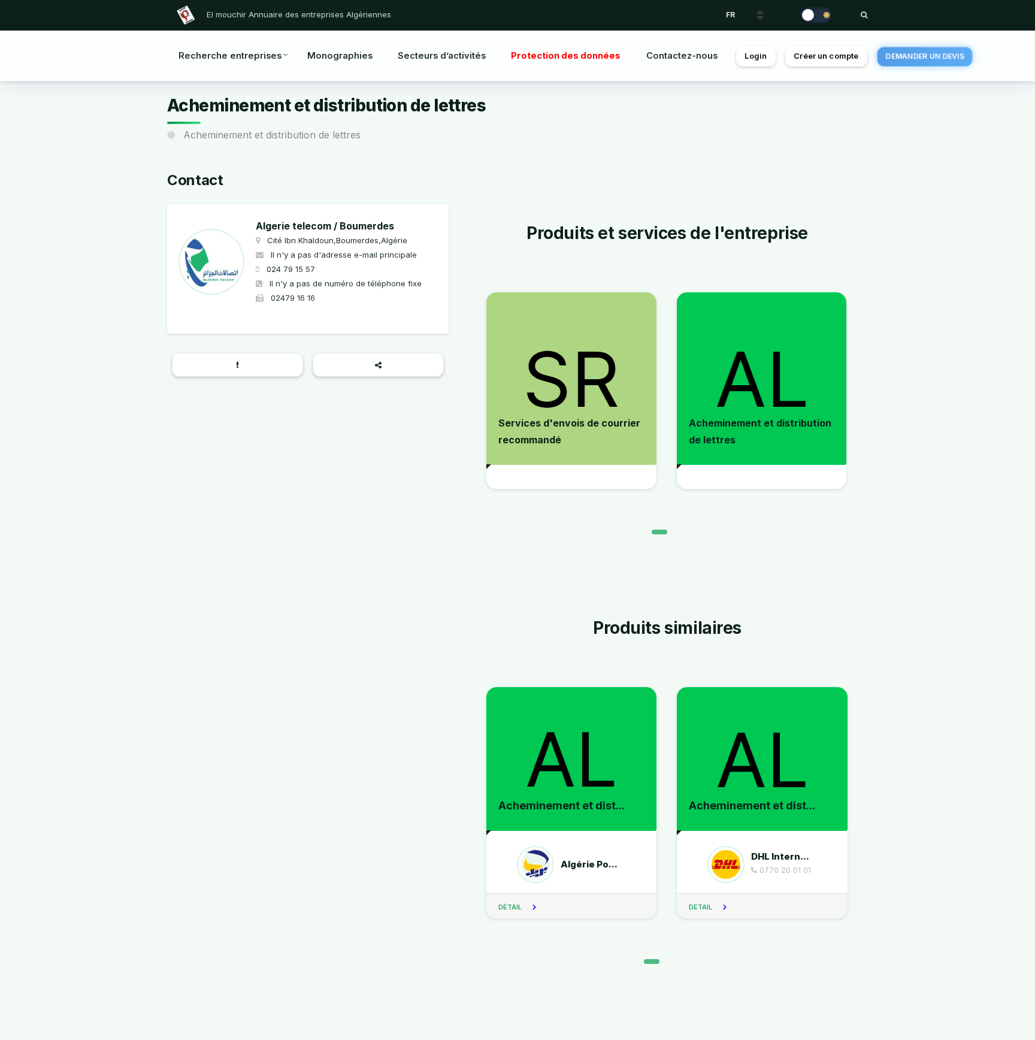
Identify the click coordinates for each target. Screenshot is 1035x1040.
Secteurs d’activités (442, 55)
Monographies (340, 55)
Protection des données (566, 55)
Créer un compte (826, 56)
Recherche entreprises (230, 55)
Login (756, 56)
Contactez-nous (682, 55)
